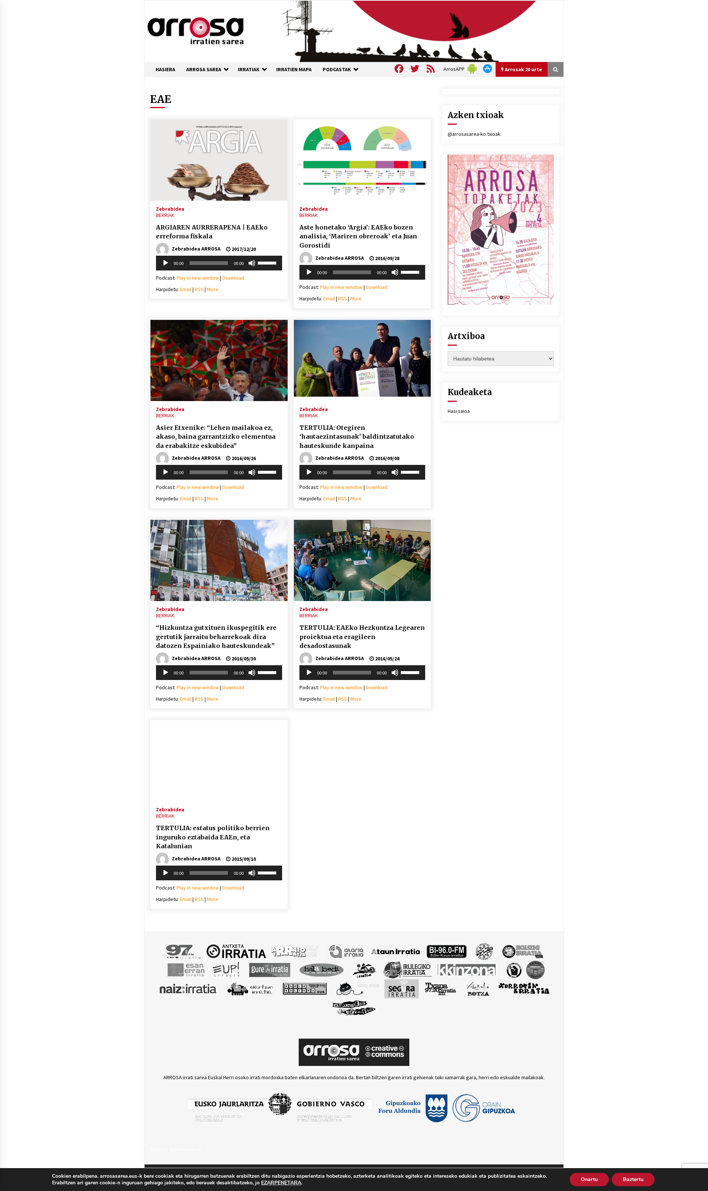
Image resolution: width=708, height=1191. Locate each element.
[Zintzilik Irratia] (354, 1007)
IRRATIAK (249, 69)
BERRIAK (165, 215)
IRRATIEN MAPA (294, 69)
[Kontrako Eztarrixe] (513, 969)
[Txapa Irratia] (440, 988)
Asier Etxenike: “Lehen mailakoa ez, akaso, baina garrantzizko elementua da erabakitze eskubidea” (215, 436)
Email (185, 289)
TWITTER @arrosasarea (175, 1149)
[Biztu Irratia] (484, 950)
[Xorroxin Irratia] (523, 988)
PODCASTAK (337, 69)
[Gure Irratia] (269, 969)
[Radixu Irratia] (357, 988)
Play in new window (198, 278)
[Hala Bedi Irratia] (321, 969)
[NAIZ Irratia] (188, 988)
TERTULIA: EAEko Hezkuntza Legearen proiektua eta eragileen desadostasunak (362, 636)
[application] (219, 263)
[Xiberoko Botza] (477, 988)
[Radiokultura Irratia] (304, 988)
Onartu (589, 1179)
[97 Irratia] (183, 950)
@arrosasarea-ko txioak (474, 134)
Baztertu (633, 1179)
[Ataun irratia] (395, 950)
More (212, 289)
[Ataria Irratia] (347, 950)
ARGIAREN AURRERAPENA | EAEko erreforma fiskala (212, 232)
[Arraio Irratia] (295, 950)
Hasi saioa (459, 411)
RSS (199, 289)
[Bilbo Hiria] (447, 950)
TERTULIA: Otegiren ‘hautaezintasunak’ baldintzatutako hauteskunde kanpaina (356, 436)
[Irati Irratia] (365, 969)
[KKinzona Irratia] (467, 969)
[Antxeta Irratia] (236, 950)
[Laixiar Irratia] (535, 969)
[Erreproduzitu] (165, 263)
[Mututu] (252, 263)
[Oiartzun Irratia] (250, 988)
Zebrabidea (170, 208)
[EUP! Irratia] (226, 969)
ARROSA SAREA (203, 69)
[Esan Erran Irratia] (185, 969)
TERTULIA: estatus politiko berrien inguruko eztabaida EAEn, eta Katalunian (213, 837)
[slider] (268, 262)
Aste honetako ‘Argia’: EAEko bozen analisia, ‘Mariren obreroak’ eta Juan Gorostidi (358, 236)
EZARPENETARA (281, 1183)
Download (233, 278)
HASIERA (165, 69)
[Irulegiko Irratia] (407, 969)
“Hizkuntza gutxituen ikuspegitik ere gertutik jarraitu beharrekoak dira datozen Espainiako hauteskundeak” (216, 636)
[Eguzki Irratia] (522, 950)
